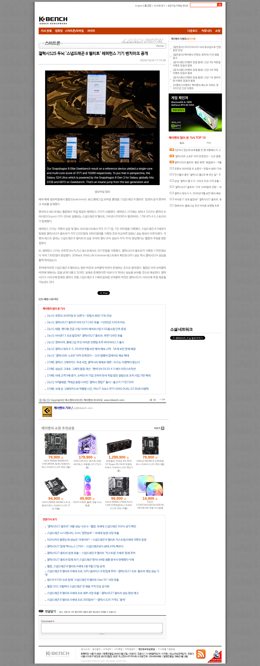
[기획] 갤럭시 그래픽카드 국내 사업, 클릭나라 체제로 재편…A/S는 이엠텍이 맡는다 (93, 362)
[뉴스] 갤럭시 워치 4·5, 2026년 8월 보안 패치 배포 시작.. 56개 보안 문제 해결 (91, 349)
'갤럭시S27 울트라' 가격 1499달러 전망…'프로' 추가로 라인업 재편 (196, 188)
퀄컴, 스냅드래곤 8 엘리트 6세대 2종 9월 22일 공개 (75, 566)
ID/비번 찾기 (159, 6)
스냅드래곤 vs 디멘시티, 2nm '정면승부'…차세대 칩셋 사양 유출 (82, 533)
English (139, 6)
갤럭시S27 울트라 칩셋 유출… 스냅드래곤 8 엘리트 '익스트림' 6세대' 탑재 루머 (90, 553)
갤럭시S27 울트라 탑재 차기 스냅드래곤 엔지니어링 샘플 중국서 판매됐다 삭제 (90, 559)
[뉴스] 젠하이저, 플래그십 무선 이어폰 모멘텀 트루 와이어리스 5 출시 (85, 342)
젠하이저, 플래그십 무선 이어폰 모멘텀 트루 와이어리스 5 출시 (194, 206)
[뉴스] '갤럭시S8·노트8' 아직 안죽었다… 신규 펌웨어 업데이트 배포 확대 (87, 355)
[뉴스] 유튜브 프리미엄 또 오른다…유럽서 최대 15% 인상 (79, 315)
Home (159, 46)
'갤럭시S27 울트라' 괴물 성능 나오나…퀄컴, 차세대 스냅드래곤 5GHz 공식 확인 (91, 526)
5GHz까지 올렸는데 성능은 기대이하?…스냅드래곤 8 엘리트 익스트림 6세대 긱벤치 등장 (96, 539)
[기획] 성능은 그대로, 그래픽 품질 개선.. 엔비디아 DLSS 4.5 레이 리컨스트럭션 (91, 369)
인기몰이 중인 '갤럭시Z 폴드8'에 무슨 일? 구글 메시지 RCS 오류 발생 (195, 175)
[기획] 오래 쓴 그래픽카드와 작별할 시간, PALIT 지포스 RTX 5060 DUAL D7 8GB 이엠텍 (97, 388)
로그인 (147, 5)
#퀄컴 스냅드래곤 (51, 299)
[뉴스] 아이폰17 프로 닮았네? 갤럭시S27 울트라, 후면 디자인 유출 (84, 335)
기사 (208, 143)
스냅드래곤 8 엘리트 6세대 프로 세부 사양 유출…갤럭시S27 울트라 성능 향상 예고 (92, 593)
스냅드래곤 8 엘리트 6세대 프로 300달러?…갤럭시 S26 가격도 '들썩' (86, 599)
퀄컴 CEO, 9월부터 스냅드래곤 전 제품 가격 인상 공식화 (77, 586)
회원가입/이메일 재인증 (178, 6)
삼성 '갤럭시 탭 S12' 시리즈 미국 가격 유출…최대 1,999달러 (195, 182)
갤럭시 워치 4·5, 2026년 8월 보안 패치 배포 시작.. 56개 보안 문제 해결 (195, 194)
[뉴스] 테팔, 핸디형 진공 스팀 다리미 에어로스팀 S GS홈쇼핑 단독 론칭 (86, 329)
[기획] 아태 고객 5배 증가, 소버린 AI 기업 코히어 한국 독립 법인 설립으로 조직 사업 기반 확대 (98, 375)
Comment (47, 621)
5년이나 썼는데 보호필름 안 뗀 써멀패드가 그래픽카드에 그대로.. (195, 151)
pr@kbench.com (83, 408)
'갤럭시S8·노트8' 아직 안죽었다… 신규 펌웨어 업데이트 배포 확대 (195, 157)
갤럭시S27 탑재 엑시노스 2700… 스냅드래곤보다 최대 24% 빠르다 (84, 546)
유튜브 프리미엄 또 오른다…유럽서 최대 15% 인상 (196, 169)
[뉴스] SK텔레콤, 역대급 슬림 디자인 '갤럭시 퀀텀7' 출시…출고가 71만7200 (90, 382)
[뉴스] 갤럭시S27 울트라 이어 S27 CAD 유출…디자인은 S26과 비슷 (85, 322)
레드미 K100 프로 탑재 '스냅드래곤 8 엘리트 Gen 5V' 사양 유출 (82, 579)
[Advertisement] (153, 18)
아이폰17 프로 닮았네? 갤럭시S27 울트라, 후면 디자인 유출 (196, 200)
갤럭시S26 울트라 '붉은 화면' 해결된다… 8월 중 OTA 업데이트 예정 (196, 163)
